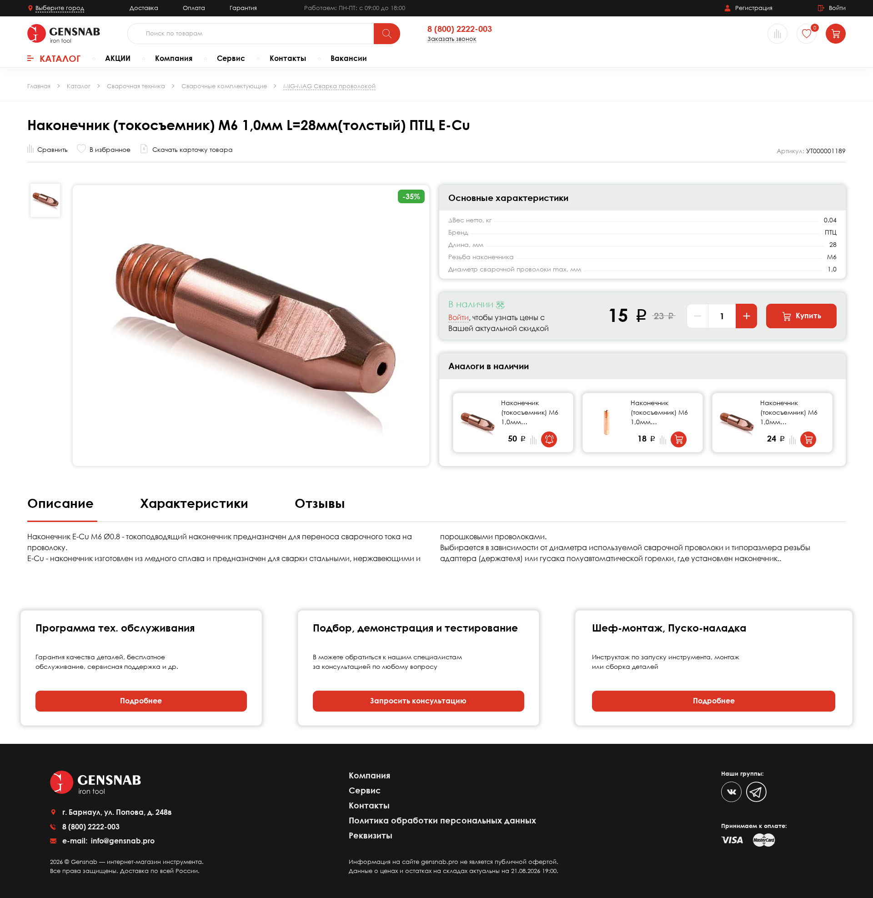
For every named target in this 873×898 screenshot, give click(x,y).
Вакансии (349, 58)
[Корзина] (836, 34)
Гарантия (243, 7)
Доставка (144, 7)
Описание (62, 503)
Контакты (288, 58)
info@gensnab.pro (122, 840)
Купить (807, 315)
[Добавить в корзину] (679, 439)
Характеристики (196, 503)
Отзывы (320, 503)
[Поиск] (387, 33)
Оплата (194, 7)
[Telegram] (756, 792)
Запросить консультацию (418, 700)
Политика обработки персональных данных (442, 820)
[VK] (731, 792)
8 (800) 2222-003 (459, 29)
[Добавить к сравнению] (533, 440)
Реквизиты (370, 835)
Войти (458, 317)
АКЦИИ (117, 58)
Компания (173, 58)
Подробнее (141, 700)
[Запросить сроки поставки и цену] (549, 439)
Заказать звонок (452, 38)
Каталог (60, 58)
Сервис (231, 58)
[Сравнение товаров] (778, 34)
